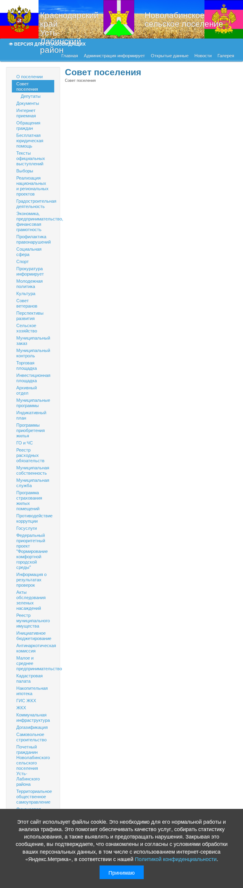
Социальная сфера (28, 251)
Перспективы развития (30, 315)
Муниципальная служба (32, 482)
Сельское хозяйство (26, 328)
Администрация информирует (114, 55)
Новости (203, 55)
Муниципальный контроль (33, 353)
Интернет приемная (26, 113)
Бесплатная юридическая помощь (29, 140)
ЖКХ (21, 707)
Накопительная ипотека (32, 690)
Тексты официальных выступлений (30, 158)
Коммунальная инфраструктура (33, 717)
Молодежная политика (29, 283)
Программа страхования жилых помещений (29, 500)
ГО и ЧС (24, 442)
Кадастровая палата (29, 678)
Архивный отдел (26, 390)
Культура (25, 293)
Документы (27, 103)
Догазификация (32, 727)
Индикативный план (31, 415)
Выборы (24, 170)
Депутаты (31, 96)
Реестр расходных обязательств (30, 455)
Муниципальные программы (33, 402)
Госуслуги (26, 528)
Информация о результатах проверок (31, 579)
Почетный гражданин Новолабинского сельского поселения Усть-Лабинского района (33, 765)
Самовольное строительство (31, 737)
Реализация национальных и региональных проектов (32, 186)
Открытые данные (169, 55)
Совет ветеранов (26, 303)
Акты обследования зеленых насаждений (31, 600)
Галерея (226, 55)
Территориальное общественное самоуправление (34, 796)
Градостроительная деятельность (35, 203)
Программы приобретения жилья (30, 430)
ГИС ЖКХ (26, 700)
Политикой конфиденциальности (176, 859)
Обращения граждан (28, 125)
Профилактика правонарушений (33, 239)
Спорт (22, 261)
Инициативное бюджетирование (33, 635)
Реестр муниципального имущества (33, 620)
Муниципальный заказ (33, 340)
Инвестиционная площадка (33, 377)
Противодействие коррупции (34, 518)
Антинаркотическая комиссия (35, 648)
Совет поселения (27, 86)
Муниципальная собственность (32, 470)
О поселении (29, 76)
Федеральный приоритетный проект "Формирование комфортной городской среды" (32, 551)
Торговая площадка (26, 365)
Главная (69, 55)
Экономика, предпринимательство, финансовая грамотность (35, 221)
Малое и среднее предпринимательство (35, 663)
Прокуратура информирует (30, 271)
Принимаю (121, 872)
